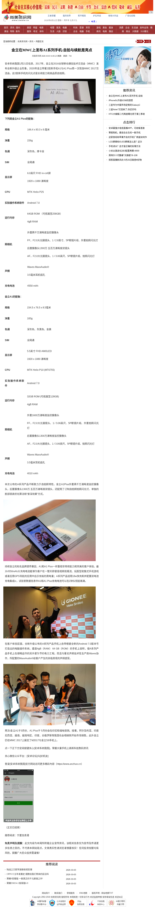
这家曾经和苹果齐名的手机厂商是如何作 (128, 137)
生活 (52, 31)
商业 (128, 31)
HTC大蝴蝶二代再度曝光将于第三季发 (127, 114)
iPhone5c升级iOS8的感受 (121, 100)
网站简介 (46, 893)
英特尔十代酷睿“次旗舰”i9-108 (123, 155)
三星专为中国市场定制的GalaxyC (124, 105)
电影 (41, 27)
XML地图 (83, 893)
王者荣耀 (52, 16)
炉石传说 (97, 16)
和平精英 (82, 16)
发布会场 (144, 27)
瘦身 (111, 27)
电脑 (81, 31)
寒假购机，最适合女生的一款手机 (124, 132)
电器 (65, 27)
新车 (18, 31)
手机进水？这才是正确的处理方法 (124, 146)
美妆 (6, 31)
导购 (12, 31)
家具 (58, 27)
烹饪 (88, 27)
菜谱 (81, 27)
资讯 (12, 27)
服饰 (29, 31)
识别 (65, 31)
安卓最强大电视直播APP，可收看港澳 (127, 128)
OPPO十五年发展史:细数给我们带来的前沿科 (28, 874)
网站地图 (105, 893)
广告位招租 (130, 16)
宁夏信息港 (23, 835)
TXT (111, 893)
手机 (88, 31)
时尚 (75, 27)
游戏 (98, 27)
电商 (105, 31)
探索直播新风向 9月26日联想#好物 (125, 160)
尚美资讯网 (22, 41)
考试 (35, 31)
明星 (35, 27)
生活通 (135, 27)
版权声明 (96, 893)
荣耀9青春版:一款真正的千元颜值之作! (25, 878)
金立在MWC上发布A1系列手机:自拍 (126, 96)
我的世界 (67, 16)
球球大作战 (113, 16)
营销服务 (71, 893)
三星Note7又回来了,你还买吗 (122, 109)
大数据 (135, 31)
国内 (18, 27)
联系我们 (58, 893)
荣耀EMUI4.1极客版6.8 (17, 883)
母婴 (52, 27)
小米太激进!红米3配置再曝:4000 (124, 151)
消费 (121, 27)
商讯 (98, 31)
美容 (29, 27)
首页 (6, 27)
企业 (75, 31)
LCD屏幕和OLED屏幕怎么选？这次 (125, 141)
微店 (111, 31)
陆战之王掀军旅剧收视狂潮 (19, 869)
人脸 (58, 31)
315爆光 (144, 31)
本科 (41, 31)
